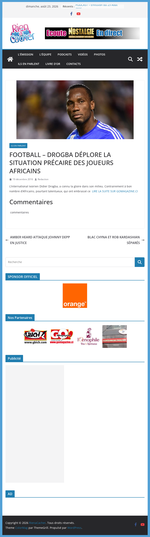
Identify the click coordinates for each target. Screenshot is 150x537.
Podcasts (65, 54)
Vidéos (83, 54)
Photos (99, 54)
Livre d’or (53, 64)
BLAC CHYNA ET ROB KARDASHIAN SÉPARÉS (114, 240)
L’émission (25, 54)
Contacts (73, 64)
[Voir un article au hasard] (140, 59)
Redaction (43, 179)
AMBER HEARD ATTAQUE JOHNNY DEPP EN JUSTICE (40, 240)
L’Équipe (45, 54)
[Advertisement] (34, 424)
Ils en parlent (28, 64)
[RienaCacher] (10, 59)
